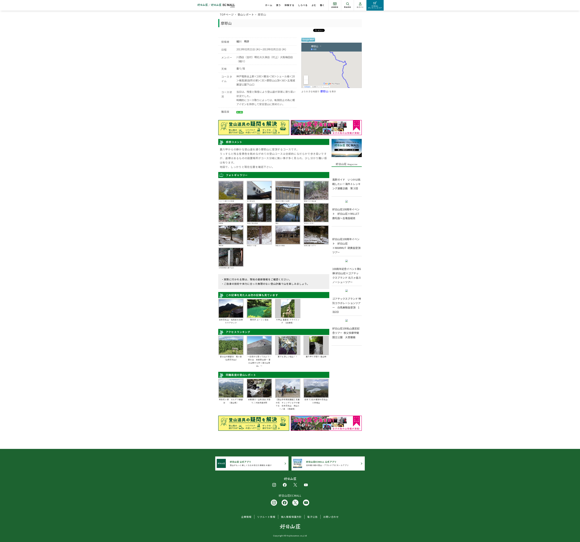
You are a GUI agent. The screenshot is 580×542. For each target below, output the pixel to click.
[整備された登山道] (316, 190)
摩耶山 (324, 91)
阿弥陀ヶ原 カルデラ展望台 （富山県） (231, 401)
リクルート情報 (266, 517)
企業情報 (246, 517)
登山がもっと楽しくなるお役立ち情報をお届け (251, 463)
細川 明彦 (242, 41)
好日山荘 (347, 164)
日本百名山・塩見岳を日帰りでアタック (231, 321)
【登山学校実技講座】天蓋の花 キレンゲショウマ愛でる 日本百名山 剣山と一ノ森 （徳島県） (288, 404)
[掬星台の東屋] (287, 235)
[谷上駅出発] (259, 190)
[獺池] (287, 212)
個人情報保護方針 (291, 517)
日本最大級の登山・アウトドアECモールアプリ (327, 463)
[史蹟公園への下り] (316, 235)
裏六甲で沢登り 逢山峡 (316, 356)
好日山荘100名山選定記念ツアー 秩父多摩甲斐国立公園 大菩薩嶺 (345, 332)
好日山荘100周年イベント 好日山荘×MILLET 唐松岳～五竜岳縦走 (347, 213)
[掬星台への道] (259, 235)
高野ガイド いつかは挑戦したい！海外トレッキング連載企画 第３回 (346, 184)
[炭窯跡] (231, 212)
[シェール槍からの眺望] (231, 190)
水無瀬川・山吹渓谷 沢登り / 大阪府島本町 (259, 401)
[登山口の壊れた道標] (287, 190)
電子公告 (312, 517)
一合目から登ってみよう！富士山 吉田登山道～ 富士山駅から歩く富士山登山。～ (259, 361)
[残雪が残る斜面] (259, 212)
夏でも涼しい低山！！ (288, 356)
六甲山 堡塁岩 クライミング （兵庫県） (287, 321)
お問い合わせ (331, 517)
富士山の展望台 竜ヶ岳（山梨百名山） (231, 358)
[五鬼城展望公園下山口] (231, 257)
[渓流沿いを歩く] (316, 212)
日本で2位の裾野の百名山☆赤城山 (316, 401)
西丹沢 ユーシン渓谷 (259, 319)
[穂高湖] (231, 235)
